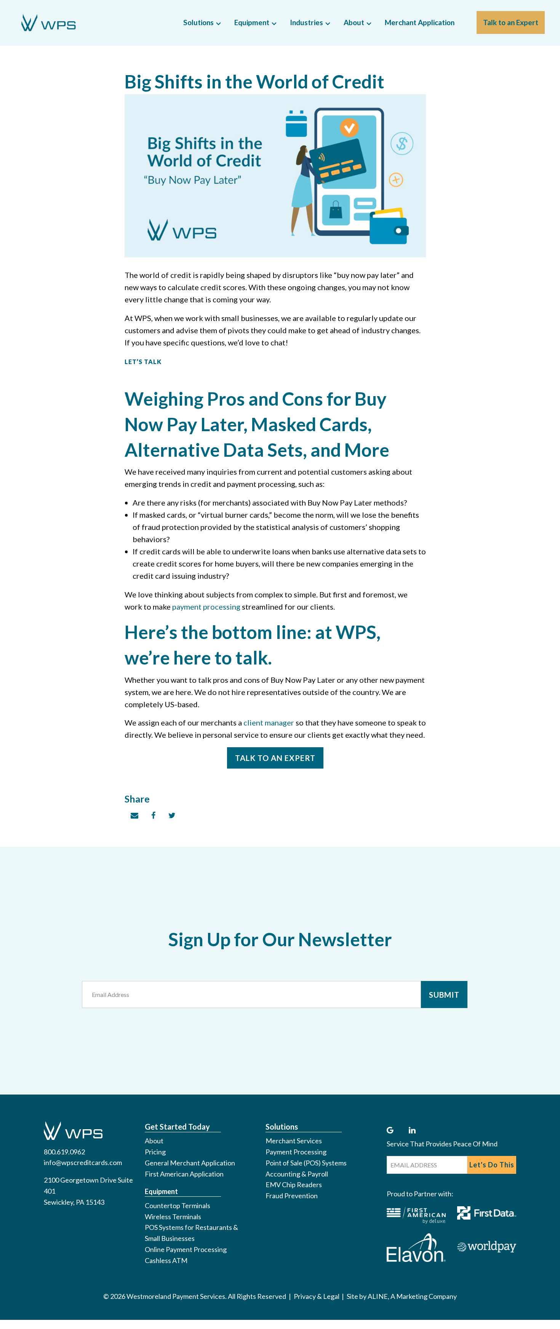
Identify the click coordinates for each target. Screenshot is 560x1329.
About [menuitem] (354, 22)
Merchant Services (294, 1140)
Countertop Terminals (177, 1205)
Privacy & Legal (316, 1296)
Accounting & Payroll (297, 1174)
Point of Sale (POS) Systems (306, 1163)
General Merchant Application (190, 1163)
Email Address (114, 985)
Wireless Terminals (173, 1216)
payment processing (206, 606)
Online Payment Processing (186, 1249)
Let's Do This (491, 1164)
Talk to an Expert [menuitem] (510, 22)
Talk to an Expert (275, 757)
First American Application (184, 1174)
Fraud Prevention (292, 1195)
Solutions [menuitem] (198, 22)
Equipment (161, 1191)
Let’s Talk (143, 361)
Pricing (155, 1152)
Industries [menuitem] (306, 22)
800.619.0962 (64, 1152)
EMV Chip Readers (294, 1184)
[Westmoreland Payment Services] (95, 22)
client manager (268, 722)
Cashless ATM (166, 1260)
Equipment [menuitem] (251, 22)
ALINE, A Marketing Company (412, 1296)
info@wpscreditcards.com (83, 1162)
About (154, 1140)
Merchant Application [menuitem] (419, 22)
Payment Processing (296, 1152)
